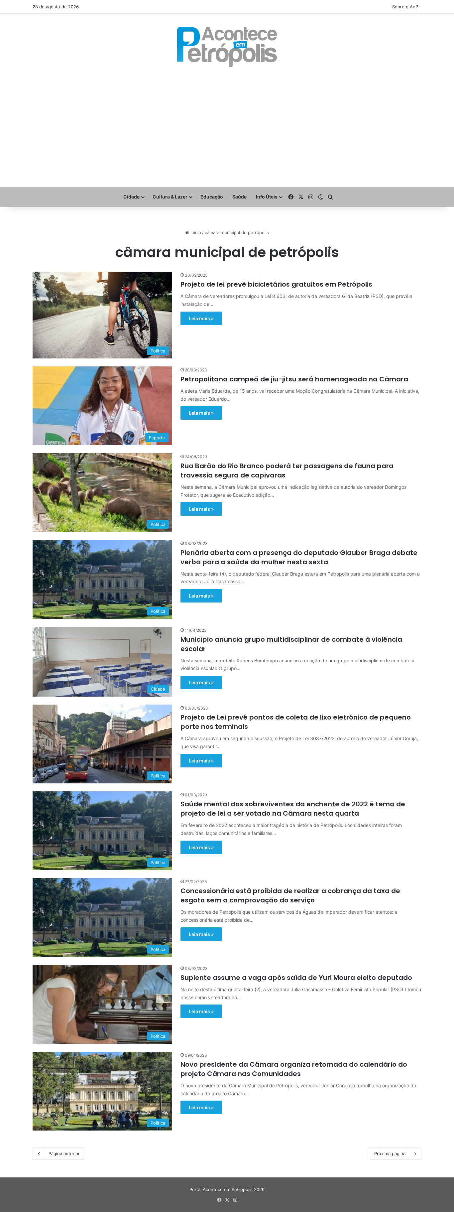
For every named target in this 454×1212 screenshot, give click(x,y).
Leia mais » (201, 318)
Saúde (239, 197)
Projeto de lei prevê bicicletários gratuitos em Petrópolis (276, 284)
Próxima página (389, 1153)
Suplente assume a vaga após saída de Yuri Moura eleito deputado (296, 977)
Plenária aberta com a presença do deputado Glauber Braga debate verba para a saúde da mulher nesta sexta (298, 557)
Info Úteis (267, 197)
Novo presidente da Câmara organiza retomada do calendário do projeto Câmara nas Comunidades (293, 1069)
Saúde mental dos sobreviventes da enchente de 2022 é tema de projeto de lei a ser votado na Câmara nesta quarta (292, 808)
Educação (211, 197)
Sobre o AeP (405, 6)
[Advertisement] (227, 127)
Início (195, 232)
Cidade (131, 197)
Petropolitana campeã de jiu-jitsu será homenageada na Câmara (294, 379)
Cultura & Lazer (170, 197)
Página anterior (64, 1153)
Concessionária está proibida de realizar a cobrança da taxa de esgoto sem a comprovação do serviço (290, 895)
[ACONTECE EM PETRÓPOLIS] (227, 47)
